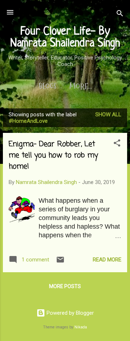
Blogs (47, 86)
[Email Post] (60, 262)
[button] (117, 144)
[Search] (120, 15)
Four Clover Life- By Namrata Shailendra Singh (65, 38)
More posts (65, 286)
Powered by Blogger (69, 313)
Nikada (80, 327)
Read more (107, 259)
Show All (108, 114)
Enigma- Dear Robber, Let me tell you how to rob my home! (53, 155)
